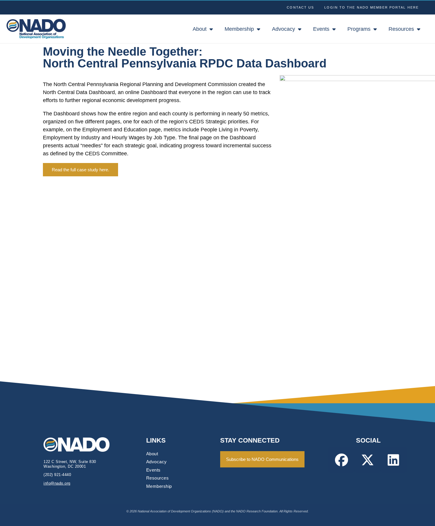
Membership (239, 29)
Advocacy (283, 29)
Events (321, 29)
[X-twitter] (368, 460)
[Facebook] (341, 460)
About (200, 29)
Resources (401, 29)
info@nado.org (57, 483)
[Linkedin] (394, 460)
